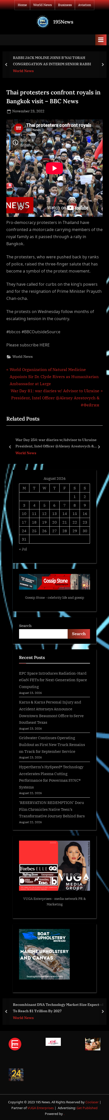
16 (85, 513)
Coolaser (92, 1102)
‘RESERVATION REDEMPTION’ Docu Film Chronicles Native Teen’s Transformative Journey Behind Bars (52, 809)
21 (64, 522)
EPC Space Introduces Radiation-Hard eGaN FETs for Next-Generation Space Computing (53, 680)
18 (34, 522)
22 (74, 522)
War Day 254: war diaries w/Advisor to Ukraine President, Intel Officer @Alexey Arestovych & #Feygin (56, 443)
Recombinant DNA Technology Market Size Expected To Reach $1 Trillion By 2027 (58, 1007)
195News (63, 22)
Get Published (87, 1108)
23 (85, 522)
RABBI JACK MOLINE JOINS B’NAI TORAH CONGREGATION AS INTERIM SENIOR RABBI (52, 60)
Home (22, 5)
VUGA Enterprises (37, 899)
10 (24, 513)
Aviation (84, 5)
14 (64, 513)
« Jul (23, 548)
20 (54, 522)
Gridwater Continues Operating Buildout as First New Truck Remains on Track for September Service (52, 744)
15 (74, 513)
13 (54, 513)
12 (44, 513)
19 (44, 522)
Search (25, 625)
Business (65, 5)
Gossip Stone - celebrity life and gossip (54, 597)
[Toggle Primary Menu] (100, 39)
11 (34, 513)
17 (24, 522)
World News (42, 5)
